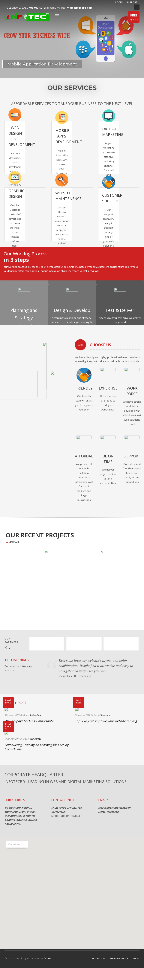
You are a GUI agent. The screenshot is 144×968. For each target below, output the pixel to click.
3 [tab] (75, 73)
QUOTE (134, 17)
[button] (72, 890)
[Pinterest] (18, 3)
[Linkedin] (13, 3)
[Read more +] (6, 709)
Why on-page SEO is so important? (28, 721)
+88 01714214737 (39, 7)
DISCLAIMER (98, 958)
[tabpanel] (72, 39)
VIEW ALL (14, 542)
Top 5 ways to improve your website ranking (106, 721)
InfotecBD (46, 958)
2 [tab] (72, 73)
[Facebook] (7, 3)
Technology (35, 715)
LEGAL (136, 958)
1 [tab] (69, 73)
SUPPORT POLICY (119, 958)
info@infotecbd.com (79, 7)
